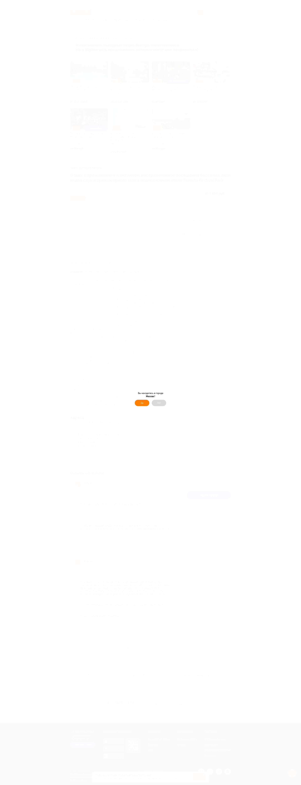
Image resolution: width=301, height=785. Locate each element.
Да (142, 403)
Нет (159, 403)
